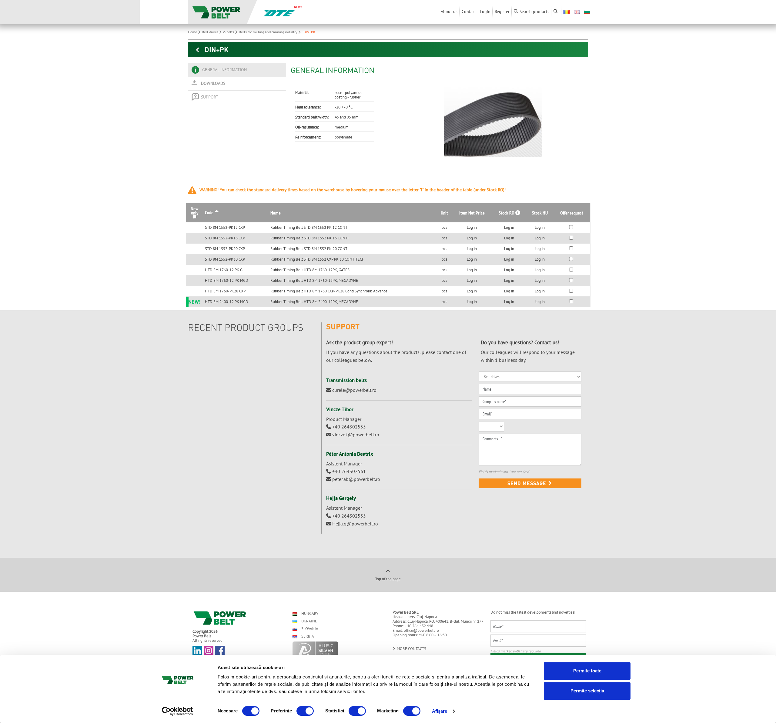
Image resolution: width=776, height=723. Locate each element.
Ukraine (308, 621)
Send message (527, 483)
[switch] (305, 711)
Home (193, 32)
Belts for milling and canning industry (268, 32)
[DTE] (279, 13)
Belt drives (210, 32)
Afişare (439, 711)
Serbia (307, 636)
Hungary (309, 613)
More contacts (411, 648)
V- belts (229, 32)
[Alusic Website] (337, 649)
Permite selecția (587, 690)
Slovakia (309, 628)
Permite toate (587, 670)
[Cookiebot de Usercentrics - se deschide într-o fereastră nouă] (177, 711)
